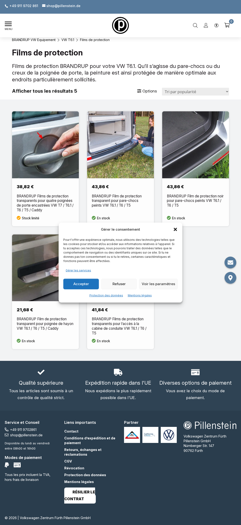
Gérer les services (78, 270)
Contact (71, 431)
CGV (68, 461)
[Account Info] (206, 25)
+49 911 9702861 (23, 430)
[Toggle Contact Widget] (230, 262)
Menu (8, 29)
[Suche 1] (195, 25)
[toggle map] (230, 278)
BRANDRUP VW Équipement (34, 40)
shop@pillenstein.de (26, 435)
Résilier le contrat (79, 495)
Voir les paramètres (158, 284)
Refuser (119, 284)
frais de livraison (26, 480)
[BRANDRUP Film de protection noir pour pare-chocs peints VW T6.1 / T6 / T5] (195, 168)
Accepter (81, 284)
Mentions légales (140, 295)
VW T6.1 (67, 40)
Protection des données (106, 295)
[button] (175, 229)
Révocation (74, 468)
